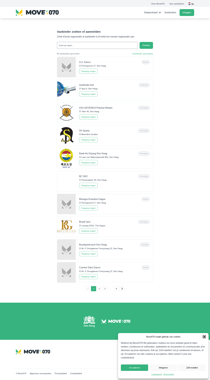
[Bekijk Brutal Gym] (105, 227)
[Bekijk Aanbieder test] (105, 90)
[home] (37, 12)
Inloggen (186, 12)
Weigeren (163, 367)
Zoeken (146, 45)
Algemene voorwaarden (40, 373)
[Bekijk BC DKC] (105, 181)
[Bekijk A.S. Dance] (105, 67)
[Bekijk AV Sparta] (105, 135)
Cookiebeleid (156, 374)
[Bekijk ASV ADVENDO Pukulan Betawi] (105, 113)
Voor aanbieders (176, 4)
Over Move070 (158, 4)
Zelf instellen (192, 367)
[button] (204, 336)
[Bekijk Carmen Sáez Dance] (105, 272)
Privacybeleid (168, 374)
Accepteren (134, 367)
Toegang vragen (88, 71)
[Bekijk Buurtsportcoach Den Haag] (105, 249)
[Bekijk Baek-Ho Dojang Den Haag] (105, 158)
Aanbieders (170, 12)
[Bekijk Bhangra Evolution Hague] (105, 204)
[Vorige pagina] (87, 288)
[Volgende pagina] (122, 288)
